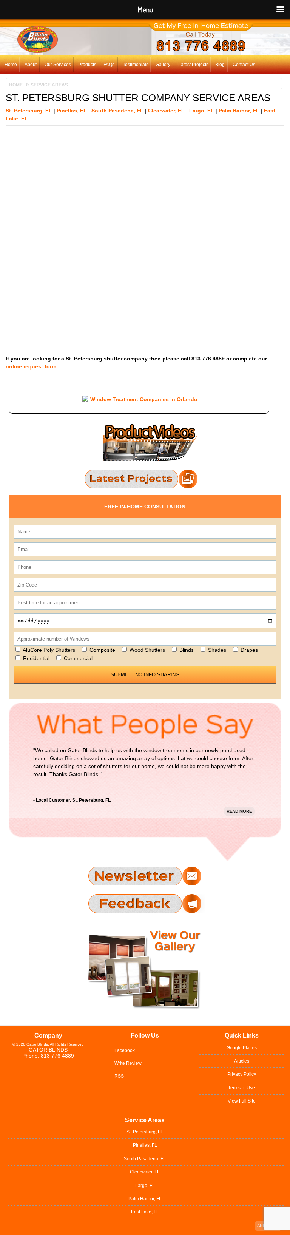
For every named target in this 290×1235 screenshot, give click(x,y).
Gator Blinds (48, 1050)
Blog (220, 64)
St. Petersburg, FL (29, 111)
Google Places (242, 1047)
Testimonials (135, 64)
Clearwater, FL (166, 111)
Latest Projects (193, 64)
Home (11, 64)
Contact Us (244, 64)
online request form (31, 366)
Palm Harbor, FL (239, 111)
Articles (241, 1061)
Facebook (124, 1050)
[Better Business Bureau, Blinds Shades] (139, 390)
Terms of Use (241, 1087)
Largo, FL (201, 111)
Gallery (163, 64)
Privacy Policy (241, 1074)
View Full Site (242, 1101)
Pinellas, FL (72, 111)
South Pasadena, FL (117, 111)
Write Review (128, 1063)
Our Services (58, 64)
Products (87, 64)
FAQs (108, 64)
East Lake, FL (145, 1212)
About (31, 64)
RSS (119, 1076)
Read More (239, 811)
